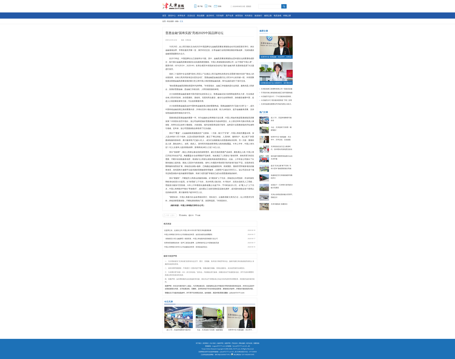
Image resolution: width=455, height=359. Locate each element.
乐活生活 (191, 15)
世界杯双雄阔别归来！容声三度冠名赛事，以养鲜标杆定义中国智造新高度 (191, 243)
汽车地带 (220, 15)
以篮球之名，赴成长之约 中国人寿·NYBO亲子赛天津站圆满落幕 (187, 230)
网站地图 (242, 343)
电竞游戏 (277, 15)
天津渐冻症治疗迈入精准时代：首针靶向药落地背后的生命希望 (281, 149)
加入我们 (213, 343)
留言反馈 (249, 343)
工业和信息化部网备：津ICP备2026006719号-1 (216, 355)
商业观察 (201, 15)
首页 (164, 15)
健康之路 (268, 15)
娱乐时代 (210, 15)
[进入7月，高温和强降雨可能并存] (178, 308)
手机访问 (235, 343)
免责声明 (227, 343)
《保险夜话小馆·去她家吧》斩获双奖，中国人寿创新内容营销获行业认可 (191, 238)
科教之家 (287, 15)
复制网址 (184, 215)
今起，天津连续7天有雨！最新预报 (210, 330)
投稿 (219, 6)
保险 (176, 21)
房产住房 (229, 15)
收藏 (198, 215)
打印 (192, 215)
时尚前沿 (249, 15)
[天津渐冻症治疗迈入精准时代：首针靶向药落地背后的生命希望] (276, 63)
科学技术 (181, 15)
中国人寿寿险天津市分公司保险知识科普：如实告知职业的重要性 (188, 234)
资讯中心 (172, 15)
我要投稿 (256, 343)
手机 (210, 6)
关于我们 (198, 343)
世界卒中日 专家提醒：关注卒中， (241, 330)
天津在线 (188, 40)
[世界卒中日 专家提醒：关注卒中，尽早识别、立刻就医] (241, 308)
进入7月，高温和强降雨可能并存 (178, 330)
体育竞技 (239, 15)
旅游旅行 (258, 15)
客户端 (200, 6)
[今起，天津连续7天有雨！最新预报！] (210, 308)
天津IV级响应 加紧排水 (279, 204)
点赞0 (172, 215)
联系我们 (206, 343)
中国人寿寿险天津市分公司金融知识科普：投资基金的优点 (185, 247)
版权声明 (220, 343)
